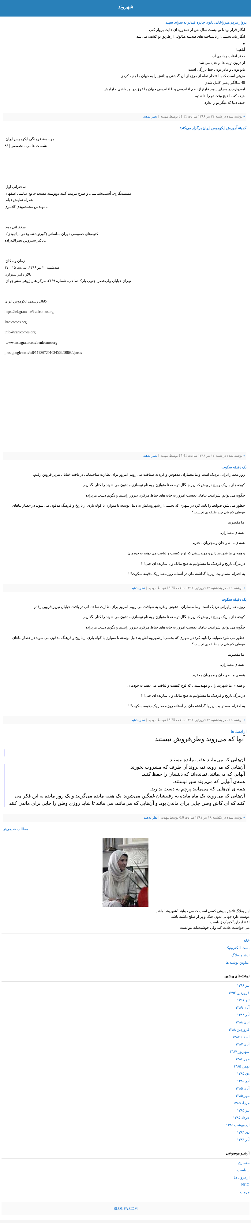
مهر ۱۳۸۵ (242, 1096)
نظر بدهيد (150, 116)
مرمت (244, 1192)
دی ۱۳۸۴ (243, 1132)
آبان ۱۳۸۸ (242, 1022)
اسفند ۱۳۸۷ (240, 1037)
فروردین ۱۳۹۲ (238, 993)
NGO (245, 1185)
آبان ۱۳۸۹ (242, 1007)
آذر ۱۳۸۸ (243, 1015)
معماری (243, 1163)
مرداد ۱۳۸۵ (241, 1103)
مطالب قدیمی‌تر (15, 829)
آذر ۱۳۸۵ (243, 1081)
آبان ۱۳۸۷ (242, 1044)
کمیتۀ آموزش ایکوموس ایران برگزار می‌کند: (213, 128)
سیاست (243, 1170)
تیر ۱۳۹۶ (243, 985)
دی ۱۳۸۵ (243, 1073)
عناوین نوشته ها (237, 962)
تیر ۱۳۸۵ (243, 1110)
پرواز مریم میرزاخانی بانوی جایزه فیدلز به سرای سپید (206, 22)
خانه (246, 940)
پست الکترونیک (237, 948)
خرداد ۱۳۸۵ (241, 1118)
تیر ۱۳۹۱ (243, 1000)
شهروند (125, 6)
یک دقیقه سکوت (234, 467)
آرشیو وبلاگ (240, 955)
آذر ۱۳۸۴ (243, 1140)
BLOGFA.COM (126, 1208)
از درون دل (241, 1177)
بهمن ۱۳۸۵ (241, 1066)
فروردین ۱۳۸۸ (238, 1029)
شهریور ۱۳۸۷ (239, 1051)
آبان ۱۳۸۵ (242, 1088)
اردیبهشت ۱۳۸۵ (237, 1125)
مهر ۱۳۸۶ (242, 1059)
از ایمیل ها (238, 731)
